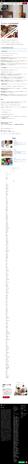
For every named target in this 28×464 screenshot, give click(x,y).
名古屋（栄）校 (7, 320)
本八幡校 (7, 206)
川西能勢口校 (7, 352)
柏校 (6, 212)
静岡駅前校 (7, 310)
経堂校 (6, 245)
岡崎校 (6, 314)
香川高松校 (7, 364)
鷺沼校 (6, 283)
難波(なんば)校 (7, 339)
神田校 (6, 213)
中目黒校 (7, 241)
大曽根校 (7, 323)
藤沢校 (6, 298)
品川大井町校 (7, 228)
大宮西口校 (7, 194)
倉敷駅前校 (14, 453)
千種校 (6, 321)
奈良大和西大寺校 (15, 452)
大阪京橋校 (7, 336)
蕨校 (6, 197)
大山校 (6, 263)
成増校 (6, 264)
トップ (14, 405)
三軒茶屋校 (7, 242)
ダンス (6, 175)
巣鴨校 (17, 431)
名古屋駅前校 (7, 317)
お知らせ (17, 408)
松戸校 (6, 204)
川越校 (14, 419)
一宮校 (6, 329)
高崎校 (6, 193)
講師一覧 (12, 3)
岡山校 (6, 358)
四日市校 (7, 330)
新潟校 (6, 301)
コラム (18, 409)
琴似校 (6, 187)
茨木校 (6, 343)
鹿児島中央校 (14, 457)
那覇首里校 (7, 377)
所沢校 (6, 200)
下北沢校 (7, 244)
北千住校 (7, 225)
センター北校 (7, 288)
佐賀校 (6, 371)
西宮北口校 (7, 349)
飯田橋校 (17, 422)
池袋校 (6, 260)
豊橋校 (14, 442)
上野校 (6, 222)
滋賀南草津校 (14, 446)
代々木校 (7, 238)
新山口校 (7, 362)
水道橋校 (7, 216)
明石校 (6, 355)
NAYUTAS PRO (14, 410)
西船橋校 (7, 209)
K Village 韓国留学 (15, 460)
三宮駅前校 (7, 346)
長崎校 (16, 456)
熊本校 (6, 374)
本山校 (6, 324)
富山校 (6, 302)
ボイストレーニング (8, 174)
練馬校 (6, 266)
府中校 (6, 269)
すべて (6, 172)
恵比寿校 (7, 235)
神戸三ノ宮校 (7, 348)
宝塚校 (14, 451)
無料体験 (25, 3)
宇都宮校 (7, 191)
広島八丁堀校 (7, 361)
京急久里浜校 (7, 292)
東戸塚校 (17, 439)
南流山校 (7, 203)
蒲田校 (6, 232)
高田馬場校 (7, 257)
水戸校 (6, 190)
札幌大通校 (7, 185)
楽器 (6, 177)
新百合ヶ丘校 (7, 282)
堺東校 (6, 345)
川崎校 (2, 3)
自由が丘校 (14, 427)
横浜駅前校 (7, 285)
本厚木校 (7, 295)
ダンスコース (2, 133)
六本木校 (16, 423)
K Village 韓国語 (15, 459)
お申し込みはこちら (6, 397)
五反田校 (7, 229)
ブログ (19, 3)
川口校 (17, 418)
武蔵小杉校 (14, 434)
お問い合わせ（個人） (23, 405)
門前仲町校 (7, 226)
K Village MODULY (15, 461)
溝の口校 (14, 435)
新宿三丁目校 (7, 250)
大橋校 (6, 370)
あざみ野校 (7, 289)
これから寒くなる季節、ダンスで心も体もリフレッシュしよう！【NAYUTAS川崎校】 (20, 152)
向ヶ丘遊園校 (7, 279)
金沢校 (6, 304)
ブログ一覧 (14, 168)
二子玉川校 (7, 247)
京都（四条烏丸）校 (8, 333)
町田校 (6, 273)
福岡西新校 (7, 368)
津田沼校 (7, 210)
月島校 (6, 219)
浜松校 (6, 311)
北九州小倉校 (7, 365)
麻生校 (6, 184)
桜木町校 (7, 286)
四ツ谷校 (7, 248)
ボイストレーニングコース (8, 133)
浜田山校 (17, 430)
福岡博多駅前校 (7, 367)
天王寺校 (14, 448)
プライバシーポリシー (23, 415)
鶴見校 (6, 291)
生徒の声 (16, 3)
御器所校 (7, 327)
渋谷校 (14, 426)
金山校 (17, 443)
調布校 (6, 267)
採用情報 (22, 412)
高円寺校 (7, 254)
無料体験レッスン (23, 408)
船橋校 (6, 207)
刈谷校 (18, 442)
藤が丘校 (7, 326)
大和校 (17, 438)
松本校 (6, 307)
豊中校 (14, 449)
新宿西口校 (7, 251)
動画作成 (7, 178)
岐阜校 (6, 308)
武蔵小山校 (7, 231)
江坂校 (6, 342)
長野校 (6, 305)
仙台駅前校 (7, 188)
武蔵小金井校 (7, 270)
